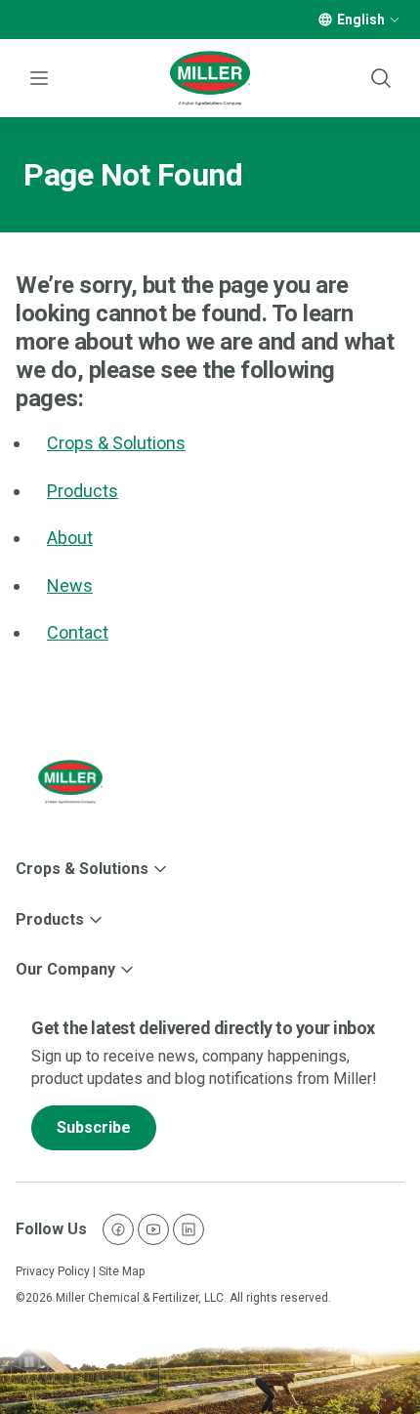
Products (82, 490)
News (70, 585)
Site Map (122, 1271)
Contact (77, 632)
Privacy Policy (53, 1271)
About (70, 537)
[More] (394, 19)
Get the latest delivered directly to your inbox (203, 1028)
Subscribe (94, 1127)
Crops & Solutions (116, 443)
